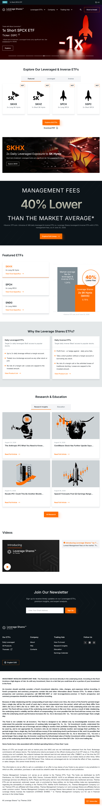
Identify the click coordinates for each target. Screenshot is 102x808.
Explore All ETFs (51, 122)
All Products (7, 646)
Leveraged (51, 79)
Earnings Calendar (61, 653)
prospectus (54, 158)
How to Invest (92, 10)
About (32, 642)
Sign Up (71, 610)
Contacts (33, 649)
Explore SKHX (13, 164)
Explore (8, 48)
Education (61, 407)
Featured (31, 79)
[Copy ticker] (19, 34)
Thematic (5, 649)
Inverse (71, 79)
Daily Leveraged (8, 642)
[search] (81, 10)
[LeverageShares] (13, 9)
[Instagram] (94, 642)
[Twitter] (85, 642)
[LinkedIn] (89, 642)
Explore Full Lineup (49, 236)
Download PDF (49, 128)
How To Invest (59, 642)
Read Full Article (11, 454)
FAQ (31, 646)
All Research (51, 514)
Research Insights (41, 407)
